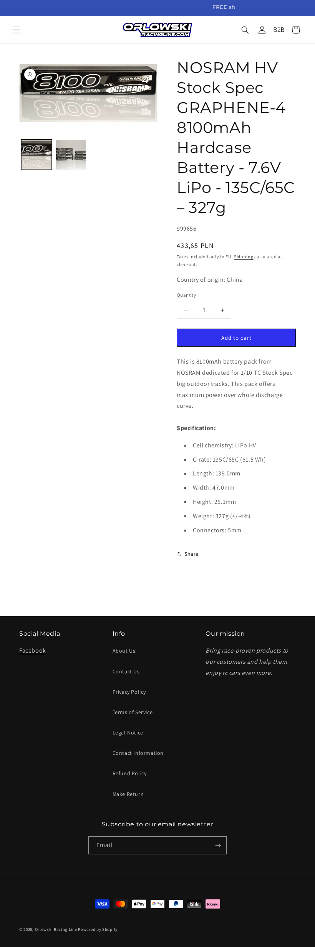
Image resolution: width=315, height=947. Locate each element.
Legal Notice (128, 732)
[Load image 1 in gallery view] (36, 155)
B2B (279, 29)
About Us (124, 650)
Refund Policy (130, 773)
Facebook (32, 650)
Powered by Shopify (98, 929)
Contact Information (138, 752)
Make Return (128, 794)
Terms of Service (133, 712)
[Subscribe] (217, 845)
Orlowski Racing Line (56, 929)
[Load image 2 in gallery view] (71, 155)
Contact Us (126, 671)
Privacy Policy (129, 691)
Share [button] (191, 553)
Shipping (244, 256)
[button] (16, 30)
